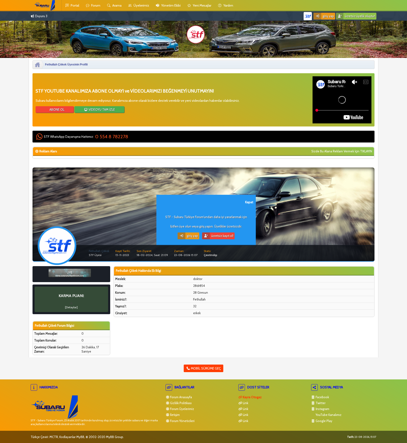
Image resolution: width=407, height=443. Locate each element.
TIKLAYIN (366, 151)
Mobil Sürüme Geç (205, 368)
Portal (74, 5)
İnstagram (322, 409)
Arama (117, 5)
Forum (95, 5)
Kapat (249, 202)
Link (245, 403)
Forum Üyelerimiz (181, 409)
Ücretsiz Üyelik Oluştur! (359, 16)
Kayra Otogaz (252, 397)
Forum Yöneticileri (182, 421)
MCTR (53, 437)
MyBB (80, 437)
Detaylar (71, 307)
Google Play (323, 421)
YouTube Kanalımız (328, 415)
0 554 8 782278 (111, 136)
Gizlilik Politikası (180, 403)
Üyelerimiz (141, 5)
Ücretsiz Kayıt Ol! (222, 236)
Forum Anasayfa (180, 397)
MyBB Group (114, 437)
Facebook (322, 397)
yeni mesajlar (201, 5)
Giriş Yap (328, 16)
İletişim (174, 415)
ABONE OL (56, 109)
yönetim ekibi (170, 5)
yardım (228, 5)
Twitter (320, 403)
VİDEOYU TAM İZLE (101, 109)
